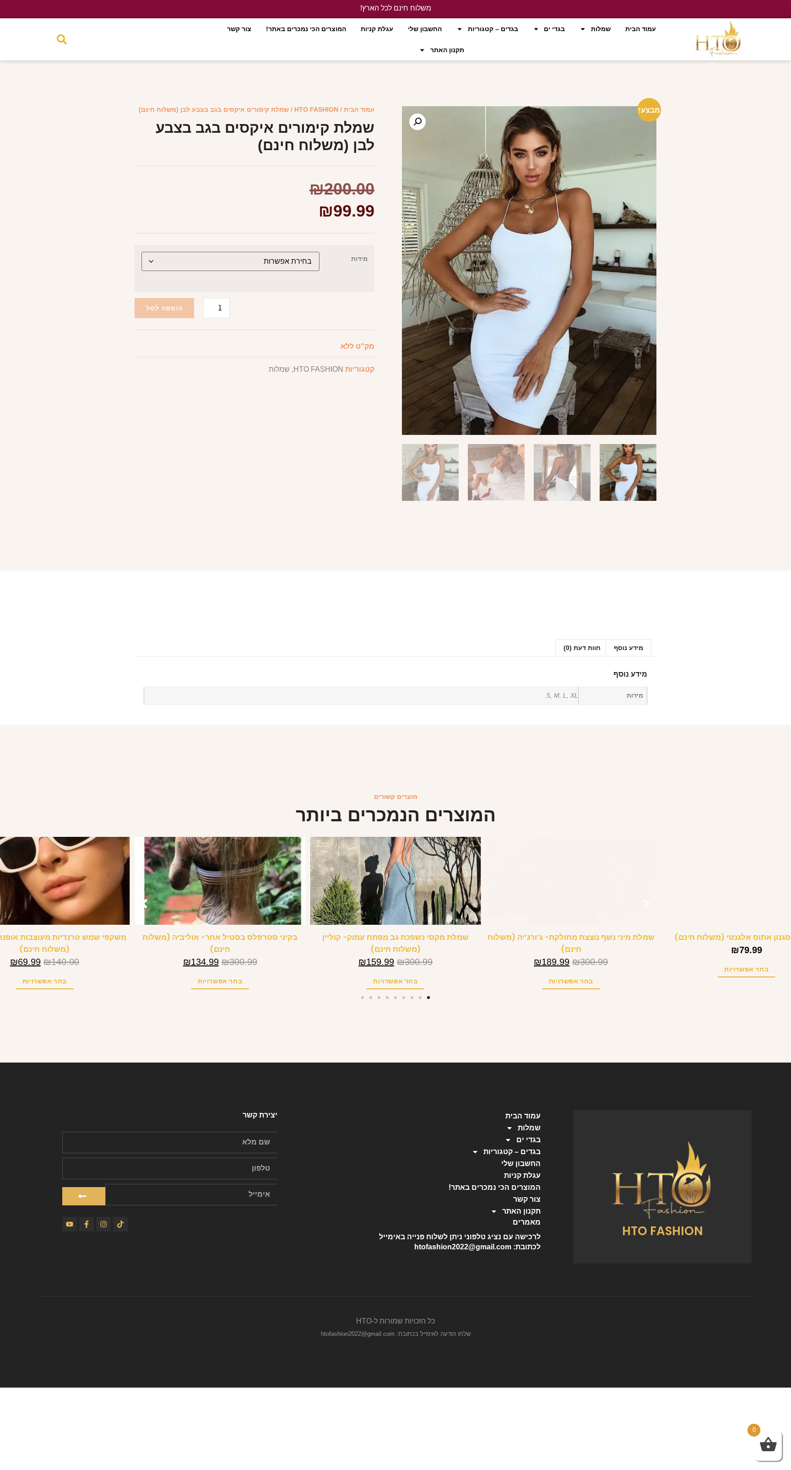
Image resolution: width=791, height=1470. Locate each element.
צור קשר (239, 29)
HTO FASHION (316, 109)
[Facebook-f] (86, 1224)
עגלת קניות (377, 29)
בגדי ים (554, 29)
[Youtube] (69, 1224)
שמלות (601, 29)
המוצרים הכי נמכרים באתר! (306, 29)
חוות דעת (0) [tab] (582, 647)
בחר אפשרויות (746, 981)
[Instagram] (103, 1224)
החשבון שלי (425, 29)
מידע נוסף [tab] (628, 647)
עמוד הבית (640, 29)
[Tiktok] (120, 1224)
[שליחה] (83, 1196)
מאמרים (527, 1222)
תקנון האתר (447, 50)
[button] (417, 122)
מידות (359, 258)
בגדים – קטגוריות (493, 29)
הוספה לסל (164, 308)
